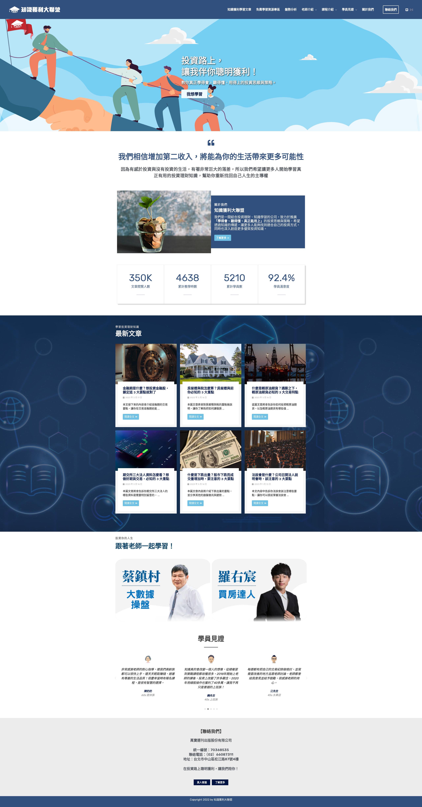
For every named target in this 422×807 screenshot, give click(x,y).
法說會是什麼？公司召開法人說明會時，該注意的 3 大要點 (275, 477)
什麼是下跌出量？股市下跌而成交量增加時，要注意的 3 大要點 (210, 477)
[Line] (406, 9)
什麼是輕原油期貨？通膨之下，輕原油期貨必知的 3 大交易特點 (275, 390)
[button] (315, 9)
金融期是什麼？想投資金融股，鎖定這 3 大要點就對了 (146, 390)
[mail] (411, 9)
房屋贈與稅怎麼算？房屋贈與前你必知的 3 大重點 (210, 390)
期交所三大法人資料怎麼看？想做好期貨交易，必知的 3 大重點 (146, 477)
